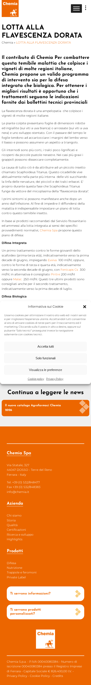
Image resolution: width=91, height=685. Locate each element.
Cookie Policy (40, 676)
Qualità (12, 525)
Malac (17, 279)
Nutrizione (14, 568)
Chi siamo (14, 515)
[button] (85, 306)
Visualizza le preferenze (45, 370)
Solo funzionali (45, 358)
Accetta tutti (45, 346)
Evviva (52, 260)
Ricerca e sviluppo (20, 534)
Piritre (55, 274)
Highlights (14, 539)
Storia (11, 520)
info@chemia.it (18, 492)
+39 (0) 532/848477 (26, 482)
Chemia (7, 42)
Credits (57, 676)
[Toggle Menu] (76, 8)
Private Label (16, 577)
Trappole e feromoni (22, 572)
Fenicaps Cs (69, 270)
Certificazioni (16, 530)
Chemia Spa (49, 230)
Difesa (11, 563)
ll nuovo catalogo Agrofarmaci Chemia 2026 (33, 408)
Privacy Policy (54, 378)
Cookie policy (36, 378)
